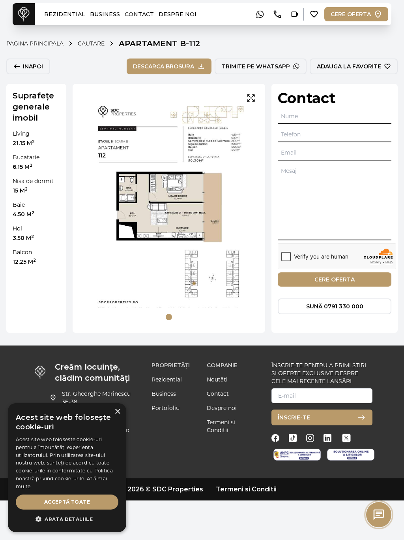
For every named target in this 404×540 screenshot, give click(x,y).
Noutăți (217, 379)
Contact (218, 393)
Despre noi (222, 408)
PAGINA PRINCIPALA (35, 43)
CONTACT (139, 14)
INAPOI (33, 66)
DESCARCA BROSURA (163, 66)
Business (164, 393)
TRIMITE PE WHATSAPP (256, 66)
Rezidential (167, 379)
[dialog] (67, 467)
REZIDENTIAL (64, 14)
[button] (67, 519)
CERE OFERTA (351, 14)
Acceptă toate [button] (67, 502)
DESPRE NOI (177, 14)
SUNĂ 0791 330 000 (334, 306)
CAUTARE (91, 43)
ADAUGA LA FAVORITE (349, 66)
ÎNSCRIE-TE (294, 417)
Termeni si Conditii (221, 426)
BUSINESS (105, 14)
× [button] (117, 412)
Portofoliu (166, 408)
